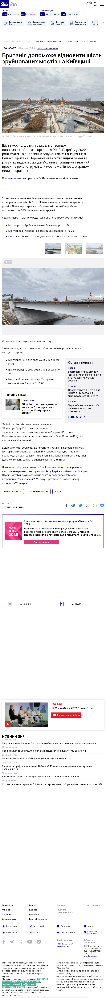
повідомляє (18, 178)
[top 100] (13, 4)
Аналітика (11, 932)
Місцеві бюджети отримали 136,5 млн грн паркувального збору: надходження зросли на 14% (52, 784)
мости (58, 491)
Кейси (91, 926)
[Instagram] (39, 941)
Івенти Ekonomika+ (39, 919)
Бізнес (32, 905)
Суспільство (8, 914)
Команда (61, 905)
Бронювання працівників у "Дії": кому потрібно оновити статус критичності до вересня (84, 376)
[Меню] (101, 4)
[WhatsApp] (95, 505)
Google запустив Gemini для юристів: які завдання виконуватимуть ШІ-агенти (84, 393)
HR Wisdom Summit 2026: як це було (72, 708)
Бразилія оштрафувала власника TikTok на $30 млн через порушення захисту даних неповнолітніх (47, 767)
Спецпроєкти (9, 919)
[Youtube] (29, 941)
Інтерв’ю (37, 932)
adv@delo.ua (62, 946)
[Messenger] (102, 505)
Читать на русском (47, 48)
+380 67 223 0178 (65, 944)
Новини (72, 367)
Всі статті (76, 604)
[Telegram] (73, 505)
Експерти (65, 926)
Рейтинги (34, 914)
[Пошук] (94, 4)
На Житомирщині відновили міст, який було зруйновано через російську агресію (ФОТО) (39, 409)
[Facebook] (66, 505)
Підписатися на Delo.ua (68, 715)
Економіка (7, 905)
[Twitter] (80, 505)
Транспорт (9, 48)
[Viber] (87, 505)
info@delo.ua (90, 956)
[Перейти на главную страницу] (4, 4)
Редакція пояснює (92, 932)
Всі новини (75, 417)
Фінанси (6, 909)
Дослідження (68, 932)
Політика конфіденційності (65, 911)
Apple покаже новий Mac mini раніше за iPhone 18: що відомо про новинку (41, 776)
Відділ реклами (92, 905)
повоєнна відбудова (38, 491)
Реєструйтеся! (42, 542)
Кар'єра (33, 909)
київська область (13, 491)
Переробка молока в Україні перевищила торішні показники (84, 408)
